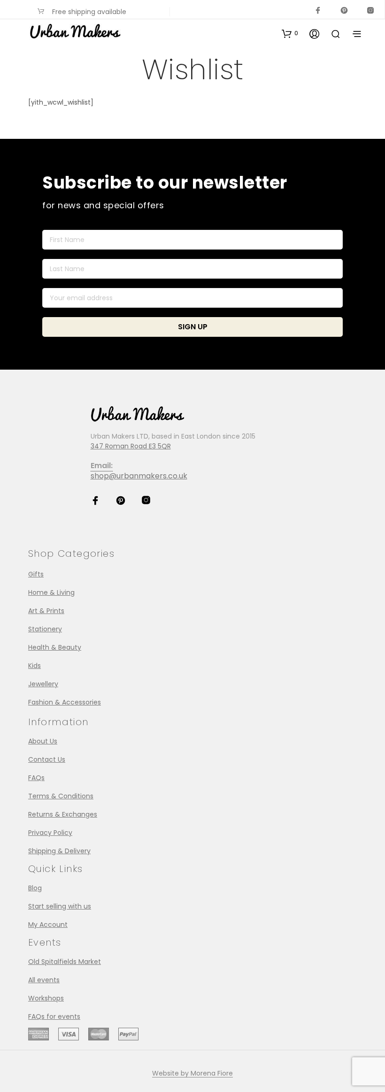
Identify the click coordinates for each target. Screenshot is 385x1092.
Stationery (45, 629)
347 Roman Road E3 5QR (131, 446)
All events (44, 980)
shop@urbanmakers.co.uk (139, 475)
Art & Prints (46, 610)
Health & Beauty (54, 647)
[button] (290, 33)
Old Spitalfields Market (64, 961)
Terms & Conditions (60, 796)
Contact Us (46, 759)
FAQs (36, 777)
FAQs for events (54, 1016)
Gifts (36, 574)
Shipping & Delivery (59, 851)
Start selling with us (59, 906)
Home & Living (51, 592)
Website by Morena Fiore (192, 1073)
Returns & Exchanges (62, 814)
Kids (34, 665)
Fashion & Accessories (64, 702)
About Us (42, 741)
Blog (35, 888)
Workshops (46, 998)
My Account (48, 924)
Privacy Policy (50, 832)
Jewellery (43, 684)
